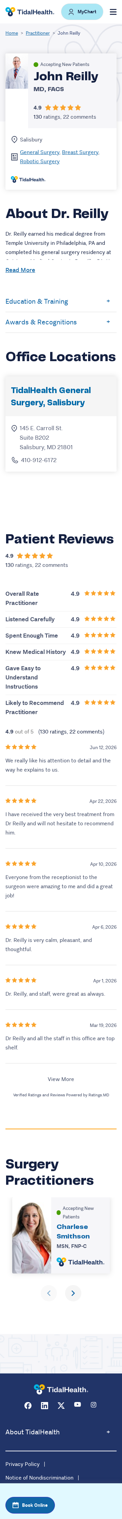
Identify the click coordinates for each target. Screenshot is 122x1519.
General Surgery (39, 152)
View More (61, 1079)
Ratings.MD (98, 1095)
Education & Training (36, 301)
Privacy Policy (22, 1464)
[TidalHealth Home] (29, 12)
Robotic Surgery (40, 161)
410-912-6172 (39, 460)
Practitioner (38, 33)
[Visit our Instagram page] (94, 1405)
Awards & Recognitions (41, 322)
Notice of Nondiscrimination (39, 1477)
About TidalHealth (32, 1432)
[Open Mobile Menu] (113, 12)
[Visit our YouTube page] (77, 1405)
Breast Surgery (80, 152)
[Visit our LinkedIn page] (44, 1405)
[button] (82, 11)
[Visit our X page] (61, 1405)
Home (11, 33)
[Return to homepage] (61, 1389)
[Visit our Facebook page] (28, 1405)
